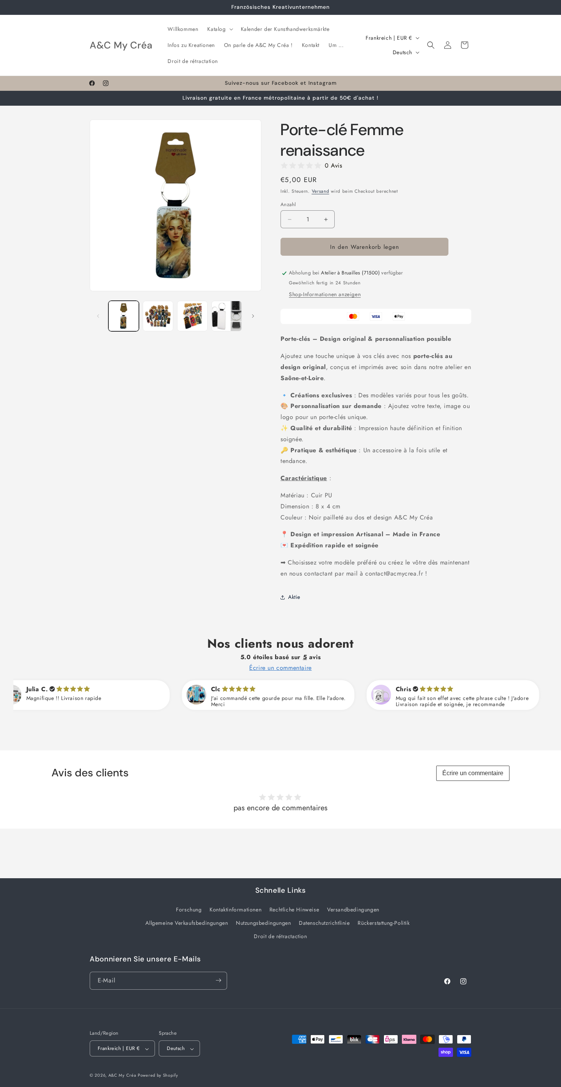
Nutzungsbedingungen (263, 922)
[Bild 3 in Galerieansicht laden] (192, 316)
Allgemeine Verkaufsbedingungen (186, 922)
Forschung (189, 909)
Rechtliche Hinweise (294, 909)
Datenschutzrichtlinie (324, 922)
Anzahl (288, 204)
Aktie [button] (294, 597)
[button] (219, 29)
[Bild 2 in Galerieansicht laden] (158, 316)
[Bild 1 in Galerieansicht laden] (123, 316)
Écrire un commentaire (472, 773)
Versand (320, 191)
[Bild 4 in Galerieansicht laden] (226, 316)
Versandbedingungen (353, 909)
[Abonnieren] (218, 980)
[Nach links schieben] (98, 316)
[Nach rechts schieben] (253, 316)
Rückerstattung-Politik (383, 922)
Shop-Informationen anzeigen (325, 294)
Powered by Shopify (158, 1075)
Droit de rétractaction (280, 936)
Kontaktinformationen (235, 909)
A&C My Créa (122, 1075)
